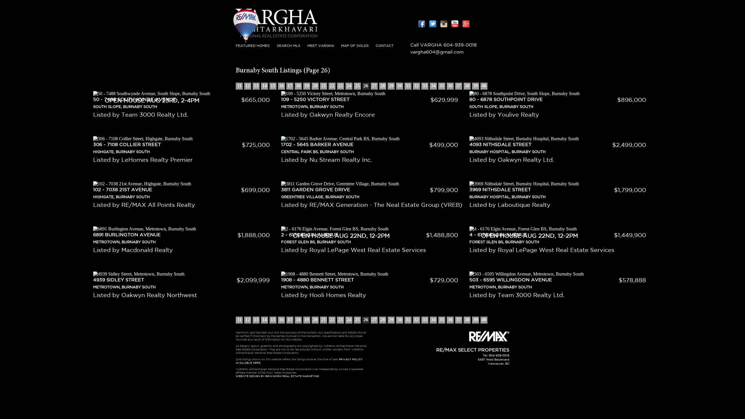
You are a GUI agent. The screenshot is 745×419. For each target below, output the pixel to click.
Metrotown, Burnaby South (312, 107)
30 (399, 85)
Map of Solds (355, 45)
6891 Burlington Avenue (127, 235)
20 (315, 85)
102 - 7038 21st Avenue (122, 190)
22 (332, 85)
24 (349, 85)
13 (256, 85)
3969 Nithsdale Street (500, 190)
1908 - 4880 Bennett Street (317, 280)
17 (290, 85)
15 (273, 85)
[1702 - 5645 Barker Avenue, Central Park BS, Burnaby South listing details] (372, 138)
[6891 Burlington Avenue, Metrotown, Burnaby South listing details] (184, 229)
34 (433, 85)
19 (306, 85)
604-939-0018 (460, 45)
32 (416, 85)
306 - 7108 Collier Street (127, 145)
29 (391, 85)
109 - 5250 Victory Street (315, 99)
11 (239, 85)
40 (484, 85)
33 (425, 85)
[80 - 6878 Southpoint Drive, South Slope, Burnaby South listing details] (560, 93)
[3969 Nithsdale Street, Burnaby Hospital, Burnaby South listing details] (560, 184)
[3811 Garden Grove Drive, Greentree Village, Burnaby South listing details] (372, 184)
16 (281, 85)
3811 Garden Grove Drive (315, 190)
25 (357, 85)
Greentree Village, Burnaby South (320, 197)
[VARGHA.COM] (276, 39)
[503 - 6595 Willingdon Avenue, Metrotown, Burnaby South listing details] (560, 274)
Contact (385, 45)
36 (450, 85)
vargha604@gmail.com (437, 52)
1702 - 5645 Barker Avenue (317, 145)
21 (323, 85)
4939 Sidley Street (118, 280)
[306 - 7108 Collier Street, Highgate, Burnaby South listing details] (184, 138)
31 (408, 85)
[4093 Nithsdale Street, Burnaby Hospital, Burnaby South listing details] (560, 138)
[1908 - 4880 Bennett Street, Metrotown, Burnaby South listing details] (372, 274)
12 (247, 85)
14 (264, 85)
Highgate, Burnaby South (121, 152)
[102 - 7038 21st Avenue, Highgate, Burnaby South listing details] (184, 184)
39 (475, 85)
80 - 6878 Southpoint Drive (506, 99)
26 (365, 85)
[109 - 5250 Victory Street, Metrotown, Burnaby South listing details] (372, 93)
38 (467, 85)
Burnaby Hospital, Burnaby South (507, 152)
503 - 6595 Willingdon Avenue (510, 280)
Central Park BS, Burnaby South (317, 152)
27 (374, 85)
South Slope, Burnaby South (501, 107)
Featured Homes (253, 45)
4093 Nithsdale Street (500, 145)
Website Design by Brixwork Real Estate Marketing (277, 376)
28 (382, 85)
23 (340, 85)
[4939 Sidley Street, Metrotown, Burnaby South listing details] (184, 274)
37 (458, 85)
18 (298, 85)
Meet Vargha (320, 45)
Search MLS (288, 45)
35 (441, 85)
